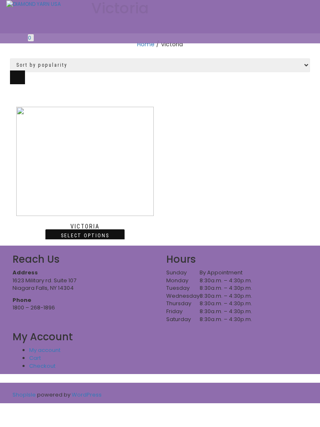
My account (44, 350)
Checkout (42, 366)
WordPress (86, 395)
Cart (35, 358)
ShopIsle (24, 395)
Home (146, 44)
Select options (85, 236)
